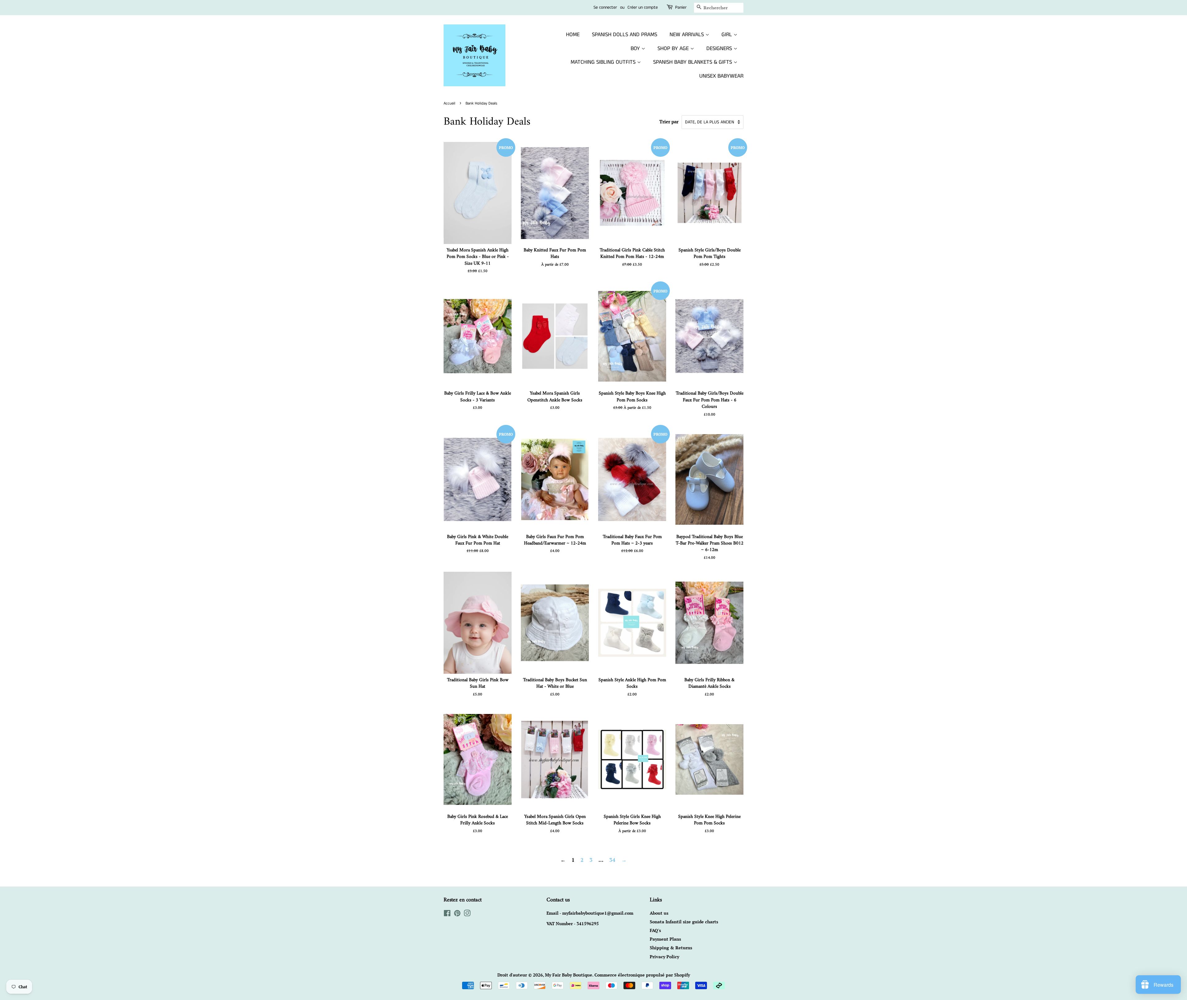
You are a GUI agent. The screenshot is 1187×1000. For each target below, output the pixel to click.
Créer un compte (643, 7)
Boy (636, 49)
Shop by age (673, 49)
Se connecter (605, 7)
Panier (681, 7)
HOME (573, 35)
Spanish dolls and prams (624, 35)
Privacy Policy (664, 956)
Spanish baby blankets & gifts (693, 62)
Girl (727, 35)
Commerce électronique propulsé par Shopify (642, 975)
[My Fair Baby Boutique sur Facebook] (447, 914)
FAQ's (655, 930)
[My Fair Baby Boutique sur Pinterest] (457, 914)
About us (659, 913)
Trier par (669, 121)
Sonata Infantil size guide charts (684, 922)
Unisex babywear (721, 76)
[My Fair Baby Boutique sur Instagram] (467, 914)
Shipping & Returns (671, 948)
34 (612, 859)
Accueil (449, 103)
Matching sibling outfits (604, 62)
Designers (720, 49)
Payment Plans (665, 939)
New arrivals (687, 35)
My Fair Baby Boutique (568, 975)
